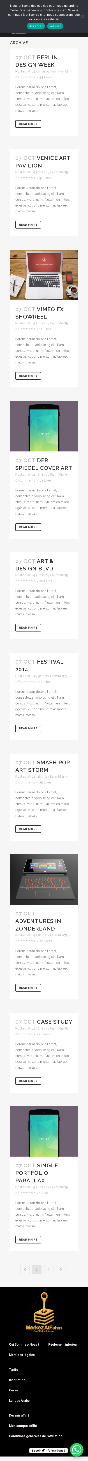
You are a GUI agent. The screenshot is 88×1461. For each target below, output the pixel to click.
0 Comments (25, 77)
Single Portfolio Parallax (36, 1173)
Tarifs (13, 1369)
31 (45, 178)
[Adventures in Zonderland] (44, 879)
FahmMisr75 (59, 71)
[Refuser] (82, 16)
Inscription (17, 1380)
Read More (28, 123)
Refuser (55, 26)
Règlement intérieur (63, 1344)
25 (45, 782)
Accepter (36, 26)
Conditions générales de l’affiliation (35, 1436)
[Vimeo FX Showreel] (44, 275)
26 (45, 581)
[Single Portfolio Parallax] (44, 1131)
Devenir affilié (19, 1415)
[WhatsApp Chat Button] (76, 1450)
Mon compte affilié (23, 1426)
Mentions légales (22, 1355)
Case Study (54, 1022)
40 (45, 941)
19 (45, 480)
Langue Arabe (19, 1400)
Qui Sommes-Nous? (24, 1344)
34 (45, 77)
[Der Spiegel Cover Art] (44, 426)
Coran (13, 1390)
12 (45, 329)
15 (45, 681)
